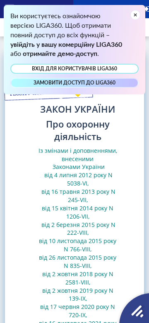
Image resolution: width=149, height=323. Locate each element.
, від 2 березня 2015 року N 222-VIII (77, 224)
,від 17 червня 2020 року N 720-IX (77, 306)
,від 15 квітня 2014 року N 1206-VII (77, 208)
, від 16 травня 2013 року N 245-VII (77, 191)
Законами (66, 167)
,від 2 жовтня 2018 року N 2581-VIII (77, 274)
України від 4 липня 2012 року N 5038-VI (78, 175)
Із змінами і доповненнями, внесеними (77, 155)
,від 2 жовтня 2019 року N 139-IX (77, 290)
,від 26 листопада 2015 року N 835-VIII (77, 257)
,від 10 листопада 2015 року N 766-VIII (77, 241)
